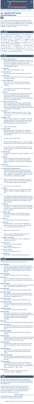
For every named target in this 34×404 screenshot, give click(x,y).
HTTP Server (8, 9)
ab (1, 20)
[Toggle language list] (2, 18)
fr (27, 394)
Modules (7, 401)
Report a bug (30, 401)
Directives (12, 401)
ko (30, 394)
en (25, 394)
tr (32, 394)
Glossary (20, 401)
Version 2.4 (23, 9)
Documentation (16, 9)
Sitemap (25, 401)
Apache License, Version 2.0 (16, 397)
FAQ (16, 401)
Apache (2, 9)
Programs (29, 9)
